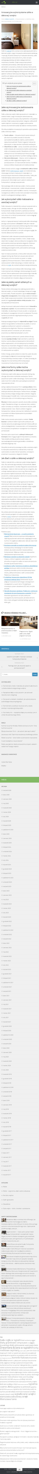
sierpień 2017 (7, 1148)
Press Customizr (28, 1472)
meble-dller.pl (9, 19)
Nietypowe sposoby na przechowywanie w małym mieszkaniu (9, 631)
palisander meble (6, 1377)
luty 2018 (6, 1122)
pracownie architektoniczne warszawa (13, 1382)
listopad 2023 (7, 873)
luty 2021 (6, 1017)
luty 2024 (6, 860)
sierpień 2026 (7, 790)
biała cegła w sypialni (10, 1340)
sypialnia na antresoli (21, 1387)
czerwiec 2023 (7, 895)
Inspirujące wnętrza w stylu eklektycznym (12, 1408)
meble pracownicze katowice (16, 1368)
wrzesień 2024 (7, 851)
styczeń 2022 (7, 969)
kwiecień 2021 (7, 1009)
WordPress (15, 1472)
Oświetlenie (6, 1204)
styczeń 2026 (7, 821)
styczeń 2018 (7, 1127)
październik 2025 (8, 830)
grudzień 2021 (7, 974)
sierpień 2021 (7, 991)
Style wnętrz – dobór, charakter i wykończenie (16, 1208)
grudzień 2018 (7, 1078)
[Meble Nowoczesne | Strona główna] (12, 2)
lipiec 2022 (6, 943)
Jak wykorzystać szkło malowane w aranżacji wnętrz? (19, 91)
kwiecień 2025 (7, 843)
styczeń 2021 (7, 1022)
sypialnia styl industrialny (21, 1389)
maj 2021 (6, 1004)
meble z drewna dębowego (13, 1372)
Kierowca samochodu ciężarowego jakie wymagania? (21, 1306)
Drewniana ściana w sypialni (16, 1347)
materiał (8, 51)
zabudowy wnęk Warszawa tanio (14, 1398)
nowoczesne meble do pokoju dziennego (25, 1375)
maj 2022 (6, 952)
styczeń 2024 (7, 864)
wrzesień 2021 (7, 987)
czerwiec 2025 (7, 838)
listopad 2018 (7, 1083)
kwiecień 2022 (7, 956)
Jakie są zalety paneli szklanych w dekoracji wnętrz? (21, 94)
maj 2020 (6, 1057)
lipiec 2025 (6, 834)
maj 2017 (6, 1161)
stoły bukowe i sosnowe (23, 1384)
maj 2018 (6, 1109)
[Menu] (36, 2)
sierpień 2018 (7, 1096)
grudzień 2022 (7, 921)
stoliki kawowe (14, 171)
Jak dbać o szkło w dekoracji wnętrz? (17, 100)
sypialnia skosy (10, 1389)
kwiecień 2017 (7, 1166)
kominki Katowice (21, 1357)
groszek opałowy (23, 1350)
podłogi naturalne (26, 1379)
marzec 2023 (7, 908)
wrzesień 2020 (7, 1039)
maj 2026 (6, 803)
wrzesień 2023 (7, 882)
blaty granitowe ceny (10, 1342)
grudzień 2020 (7, 1026)
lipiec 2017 (6, 1153)
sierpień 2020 (7, 1044)
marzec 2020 (7, 1065)
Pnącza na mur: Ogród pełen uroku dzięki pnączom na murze (26, 634)
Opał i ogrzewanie (8, 1200)
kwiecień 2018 (7, 1113)
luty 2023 (6, 913)
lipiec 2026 (6, 795)
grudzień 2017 (7, 1131)
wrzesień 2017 (7, 1144)
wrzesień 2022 (7, 934)
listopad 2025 (7, 825)
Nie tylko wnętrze (8, 1195)
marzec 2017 (7, 1170)
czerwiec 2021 (7, 1000)
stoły (9, 265)
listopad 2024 (7, 847)
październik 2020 (8, 1035)
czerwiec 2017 (7, 1157)
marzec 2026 (7, 812)
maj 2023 (6, 899)
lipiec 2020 (6, 1048)
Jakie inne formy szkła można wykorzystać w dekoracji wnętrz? (19, 97)
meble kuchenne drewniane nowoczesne (14, 1368)
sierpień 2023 (7, 886)
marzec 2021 (7, 1013)
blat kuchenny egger (28, 1340)
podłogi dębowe (16, 1379)
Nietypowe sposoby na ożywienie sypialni (17, 557)
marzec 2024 (7, 856)
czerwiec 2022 (7, 947)
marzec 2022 (7, 961)
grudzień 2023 (7, 869)
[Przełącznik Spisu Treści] (33, 83)
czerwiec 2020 (7, 1052)
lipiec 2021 (6, 995)
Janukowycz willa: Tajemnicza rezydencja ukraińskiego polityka (19, 734)
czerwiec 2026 (7, 799)
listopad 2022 (7, 926)
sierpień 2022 (7, 939)
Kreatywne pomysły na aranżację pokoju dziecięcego (20, 545)
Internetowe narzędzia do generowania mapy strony (21, 1256)
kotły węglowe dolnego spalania (11, 1363)
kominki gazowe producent (6, 1358)
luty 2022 (6, 965)
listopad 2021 (7, 978)
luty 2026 (6, 816)
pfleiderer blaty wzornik (20, 1377)
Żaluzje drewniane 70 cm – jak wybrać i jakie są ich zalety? (18, 731)
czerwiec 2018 (7, 1105)
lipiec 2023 (6, 891)
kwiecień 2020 (7, 1061)
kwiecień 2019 (7, 1074)
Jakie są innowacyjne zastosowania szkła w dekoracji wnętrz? (19, 87)
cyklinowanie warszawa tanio (26, 1345)
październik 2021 (8, 982)
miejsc (9, 516)
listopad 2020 (7, 1030)
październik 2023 (8, 878)
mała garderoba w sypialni (28, 1365)
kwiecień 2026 (7, 808)
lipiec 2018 (6, 1100)
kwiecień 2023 (7, 904)
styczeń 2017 (7, 1175)
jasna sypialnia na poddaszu (15, 1355)
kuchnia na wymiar (13, 1365)
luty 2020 (6, 1070)
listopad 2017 (7, 1135)
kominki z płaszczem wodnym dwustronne (21, 1360)
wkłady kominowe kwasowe (20, 1392)
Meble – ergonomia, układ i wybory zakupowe (16, 1191)
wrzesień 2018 (7, 1092)
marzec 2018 (7, 1118)
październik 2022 (8, 930)
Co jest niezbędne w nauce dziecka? (11, 741)
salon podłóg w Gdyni (10, 1384)
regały (21, 171)
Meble (3, 7)
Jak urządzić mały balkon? (7, 1411)
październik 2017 (8, 1140)
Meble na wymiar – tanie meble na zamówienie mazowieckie (19, 738)
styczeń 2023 (7, 917)
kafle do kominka (31, 1355)
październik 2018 (8, 1087)
